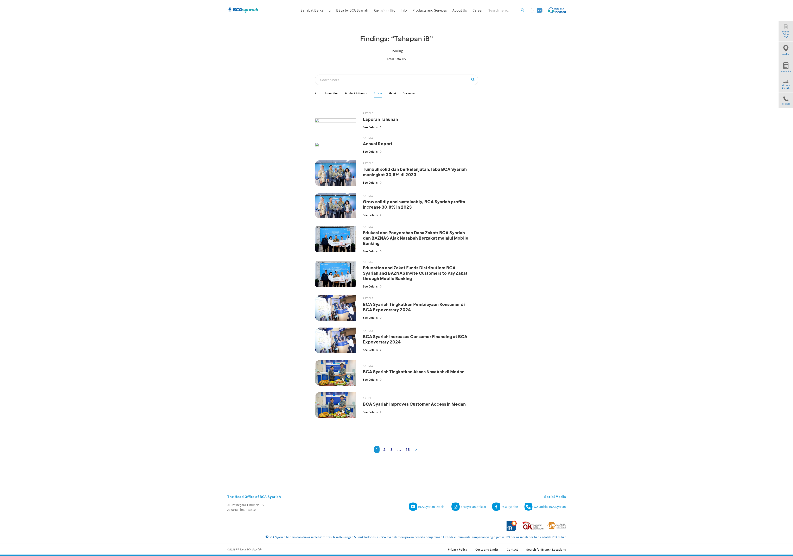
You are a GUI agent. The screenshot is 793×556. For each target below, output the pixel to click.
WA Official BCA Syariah (550, 507)
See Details (370, 127)
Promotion (331, 93)
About (392, 93)
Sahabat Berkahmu (315, 10)
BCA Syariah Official (431, 507)
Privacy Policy (457, 549)
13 (408, 449)
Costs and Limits (487, 549)
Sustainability (384, 10)
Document (409, 93)
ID (534, 10)
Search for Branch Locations (546, 549)
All (316, 93)
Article (378, 93)
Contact (512, 549)
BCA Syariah (509, 507)
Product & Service (356, 93)
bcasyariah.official (473, 507)
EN (539, 10)
